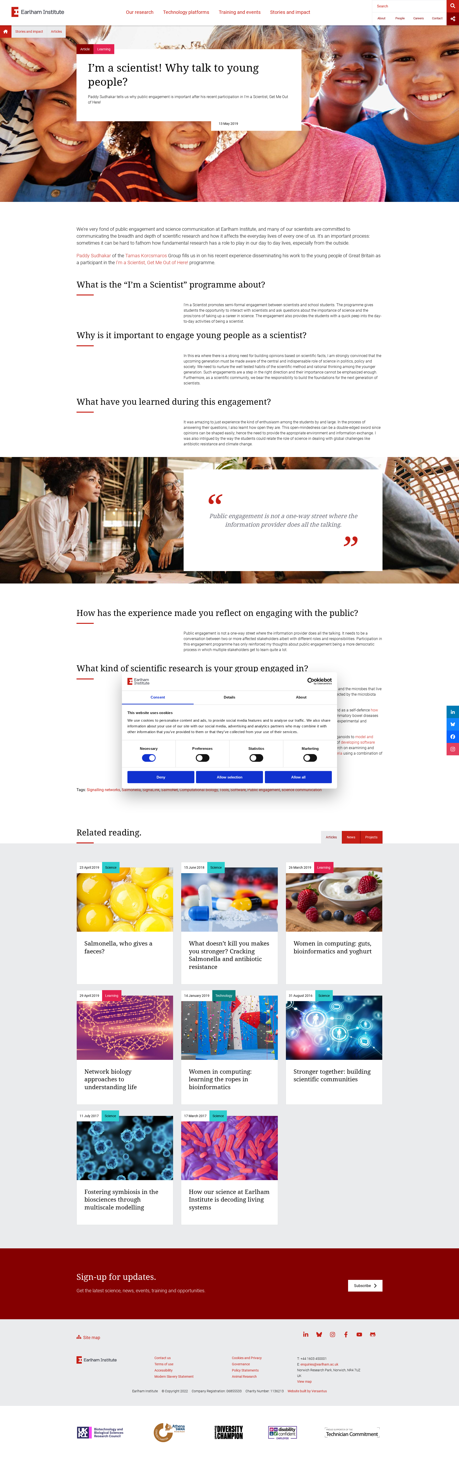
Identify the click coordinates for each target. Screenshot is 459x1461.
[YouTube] (359, 1335)
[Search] (453, 6)
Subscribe (362, 1285)
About (381, 18)
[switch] (202, 758)
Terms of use (163, 1364)
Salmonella (131, 790)
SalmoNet (169, 790)
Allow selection (229, 777)
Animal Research (244, 1376)
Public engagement (263, 790)
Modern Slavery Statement (174, 1376)
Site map (91, 1337)
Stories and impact (290, 12)
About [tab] (301, 697)
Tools (224, 790)
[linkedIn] (305, 1335)
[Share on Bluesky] (453, 724)
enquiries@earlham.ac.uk (319, 1364)
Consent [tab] (158, 697)
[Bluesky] (319, 1335)
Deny (161, 777)
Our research (139, 12)
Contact (437, 18)
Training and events (240, 12)
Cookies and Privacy (247, 1358)
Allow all (298, 777)
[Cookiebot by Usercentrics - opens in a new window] (311, 681)
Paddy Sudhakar (93, 255)
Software (238, 790)
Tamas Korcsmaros (146, 255)
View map (304, 1381)
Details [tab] (229, 697)
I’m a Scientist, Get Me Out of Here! (152, 262)
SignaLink (150, 790)
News (351, 837)
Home (5, 31)
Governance (241, 1364)
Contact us (162, 1358)
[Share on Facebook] (453, 736)
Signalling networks (103, 790)
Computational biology (199, 790)
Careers (418, 18)
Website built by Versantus (307, 1391)
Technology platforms (186, 12)
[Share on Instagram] (453, 749)
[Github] (372, 1335)
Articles (56, 31)
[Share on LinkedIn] (453, 712)
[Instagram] (332, 1335)
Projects (371, 837)
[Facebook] (346, 1335)
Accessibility (163, 1370)
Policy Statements (245, 1370)
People (400, 18)
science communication (302, 790)
